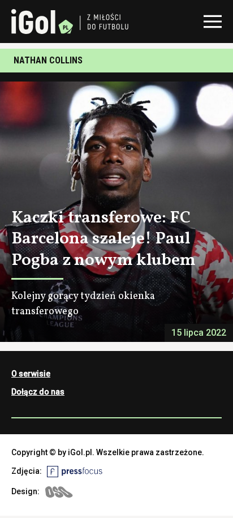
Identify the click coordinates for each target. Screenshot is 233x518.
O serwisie (30, 373)
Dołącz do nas (37, 391)
